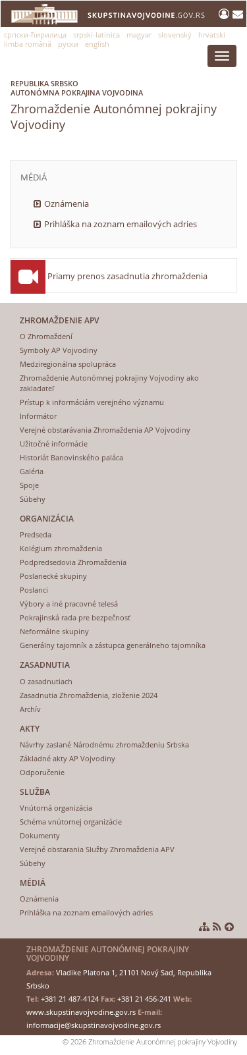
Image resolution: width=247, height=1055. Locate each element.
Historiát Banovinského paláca (71, 457)
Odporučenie (42, 772)
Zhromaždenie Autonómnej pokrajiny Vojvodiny (114, 105)
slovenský (175, 35)
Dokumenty (40, 835)
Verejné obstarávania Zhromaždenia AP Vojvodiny (105, 430)
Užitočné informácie (54, 443)
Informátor (38, 416)
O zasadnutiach (46, 681)
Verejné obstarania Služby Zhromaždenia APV (97, 849)
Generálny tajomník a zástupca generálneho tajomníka (113, 645)
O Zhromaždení (46, 336)
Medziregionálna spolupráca (68, 364)
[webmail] (238, 14)
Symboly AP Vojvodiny (58, 350)
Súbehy (32, 499)
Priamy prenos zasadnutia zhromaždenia (127, 276)
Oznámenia (66, 203)
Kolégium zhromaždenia (61, 548)
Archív (30, 709)
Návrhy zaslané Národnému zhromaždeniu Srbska (104, 744)
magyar (138, 35)
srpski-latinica (96, 35)
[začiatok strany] (229, 926)
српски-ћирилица (35, 35)
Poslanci (34, 590)
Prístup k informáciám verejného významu (92, 402)
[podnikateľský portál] (226, 14)
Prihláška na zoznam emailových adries (120, 224)
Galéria (31, 471)
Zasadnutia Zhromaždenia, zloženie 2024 (88, 695)
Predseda (35, 534)
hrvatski (211, 35)
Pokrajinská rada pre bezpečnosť (75, 617)
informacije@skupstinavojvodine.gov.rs (93, 1025)
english (97, 44)
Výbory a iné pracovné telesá (69, 604)
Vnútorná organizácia (56, 808)
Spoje (29, 485)
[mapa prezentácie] (204, 926)
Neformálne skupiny (54, 631)
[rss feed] (217, 926)
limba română (27, 44)
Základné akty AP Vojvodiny (67, 758)
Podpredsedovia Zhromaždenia (73, 562)
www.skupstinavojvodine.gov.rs (81, 1012)
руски (68, 44)
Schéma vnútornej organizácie (71, 821)
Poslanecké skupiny (53, 576)
